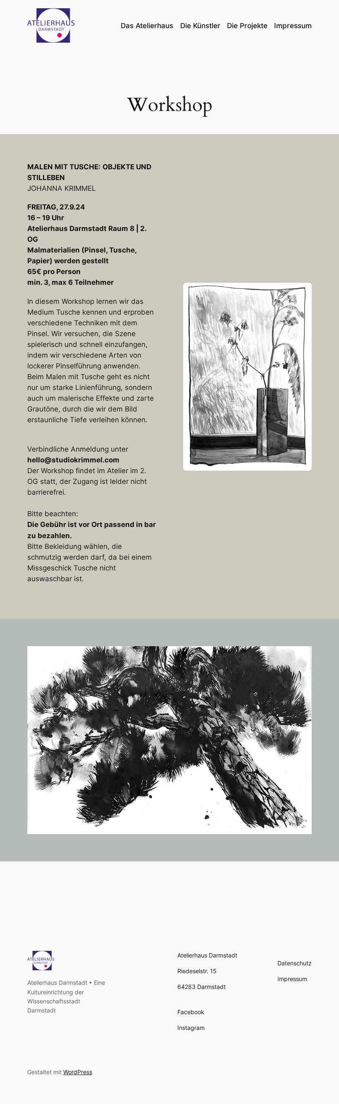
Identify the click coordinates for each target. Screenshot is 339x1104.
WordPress (77, 1071)
